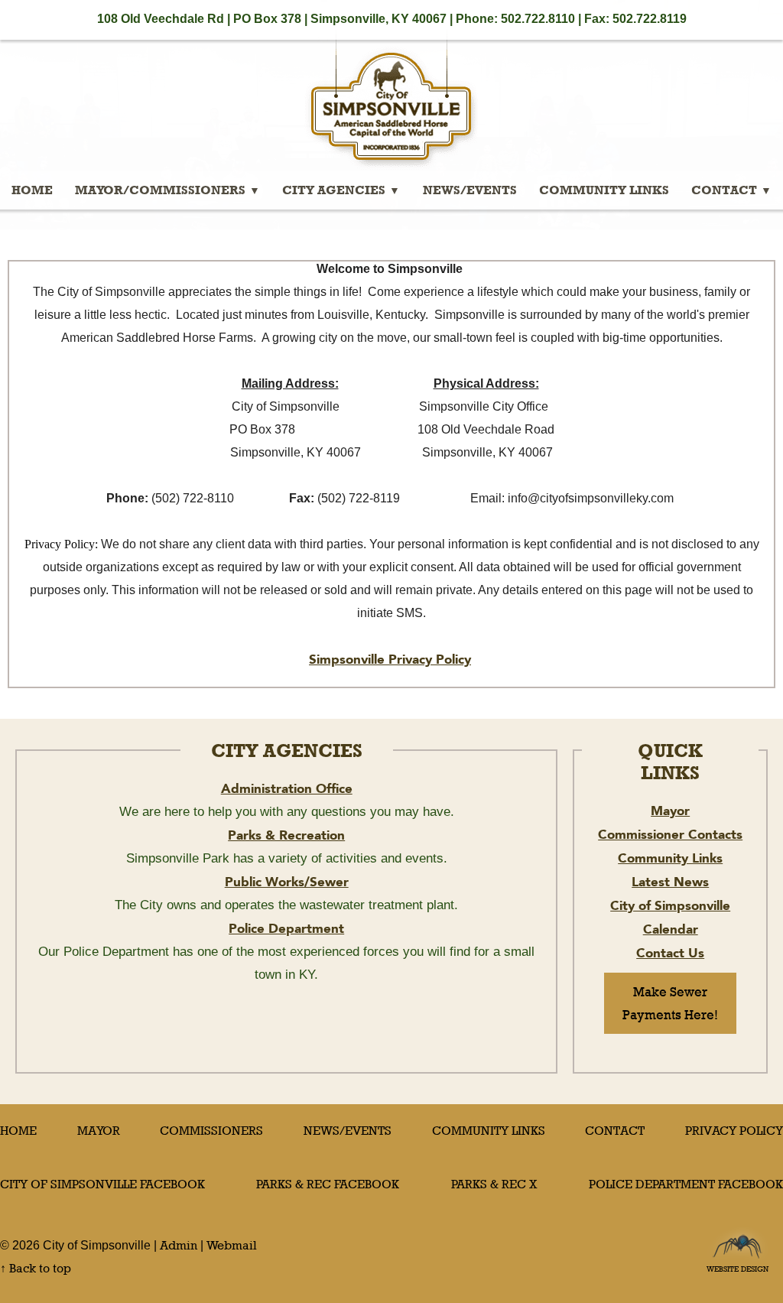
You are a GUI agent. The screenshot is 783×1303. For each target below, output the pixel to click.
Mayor (670, 810)
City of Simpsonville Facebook (102, 1184)
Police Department (286, 928)
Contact (724, 190)
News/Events (470, 190)
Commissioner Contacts (670, 834)
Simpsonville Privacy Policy (390, 659)
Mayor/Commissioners (160, 190)
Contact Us (670, 952)
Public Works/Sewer (287, 881)
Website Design (737, 1264)
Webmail (231, 1245)
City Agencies (333, 190)
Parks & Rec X (494, 1184)
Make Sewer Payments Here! (670, 1003)
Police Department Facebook (686, 1184)
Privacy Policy (734, 1130)
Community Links (604, 190)
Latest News (670, 881)
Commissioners (211, 1130)
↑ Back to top (35, 1268)
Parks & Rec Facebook (327, 1184)
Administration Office (287, 788)
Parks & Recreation (286, 835)
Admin (178, 1245)
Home (32, 190)
